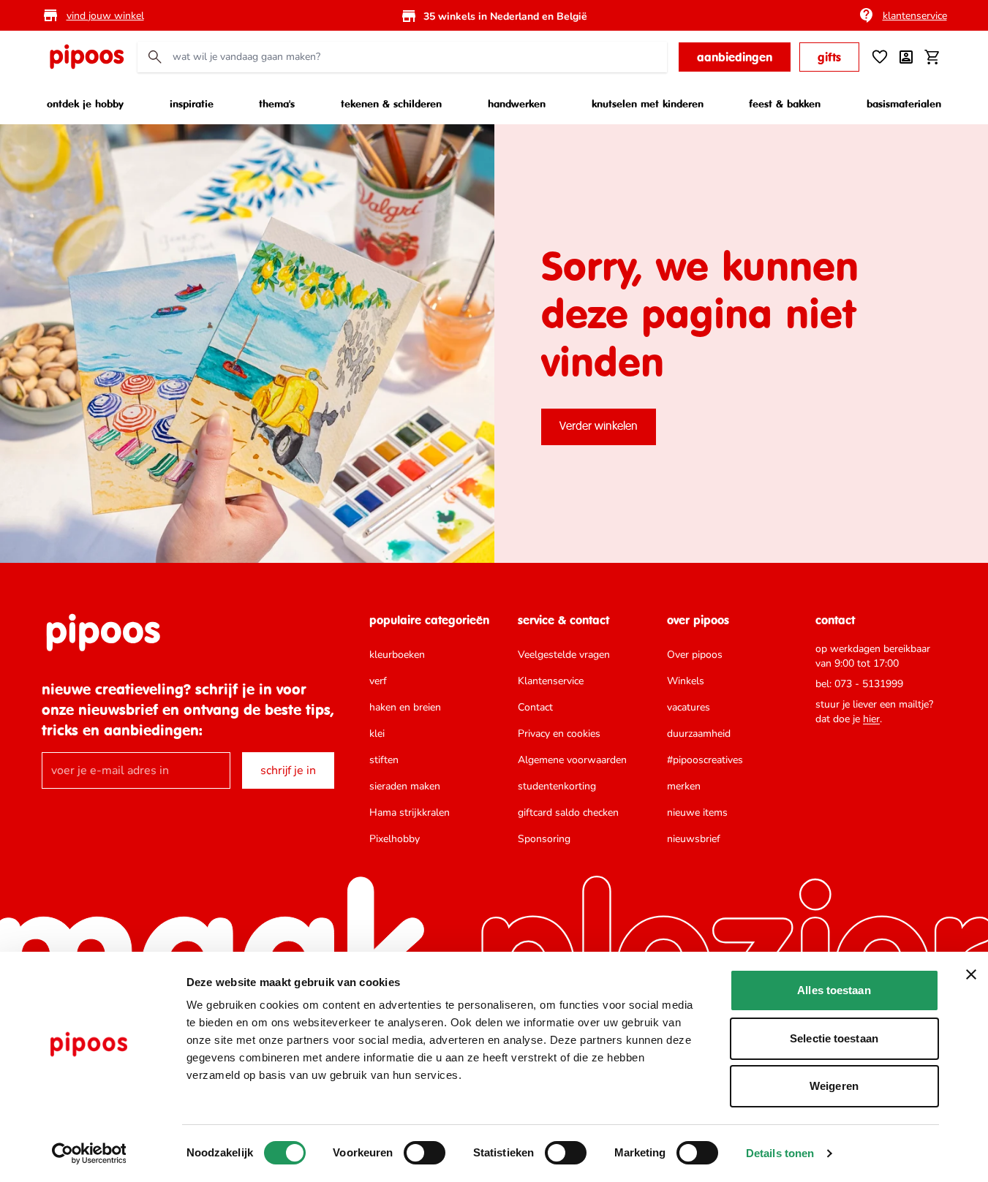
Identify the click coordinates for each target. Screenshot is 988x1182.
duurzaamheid (699, 733)
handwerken (517, 103)
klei (377, 733)
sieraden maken (404, 786)
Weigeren (834, 1086)
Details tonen (780, 1153)
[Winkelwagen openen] (932, 57)
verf (378, 681)
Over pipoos (695, 655)
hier (871, 719)
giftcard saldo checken (568, 812)
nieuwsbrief (693, 839)
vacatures (688, 707)
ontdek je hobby (85, 103)
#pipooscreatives (705, 760)
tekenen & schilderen (391, 103)
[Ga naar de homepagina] (86, 57)
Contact (535, 707)
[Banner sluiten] (971, 974)
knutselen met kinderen (648, 103)
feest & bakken (785, 103)
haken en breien (405, 707)
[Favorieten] (880, 57)
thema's (277, 103)
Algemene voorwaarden (572, 760)
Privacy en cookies (559, 733)
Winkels (685, 681)
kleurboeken (397, 655)
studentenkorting (557, 786)
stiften (384, 760)
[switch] (424, 1152)
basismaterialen (904, 103)
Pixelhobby (394, 839)
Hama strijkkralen (409, 812)
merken (684, 786)
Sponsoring (544, 839)
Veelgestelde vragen (564, 655)
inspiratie (192, 103)
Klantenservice (551, 681)
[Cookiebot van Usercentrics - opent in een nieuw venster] (89, 1153)
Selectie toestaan (834, 1038)
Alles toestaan (833, 990)
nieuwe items (697, 812)
